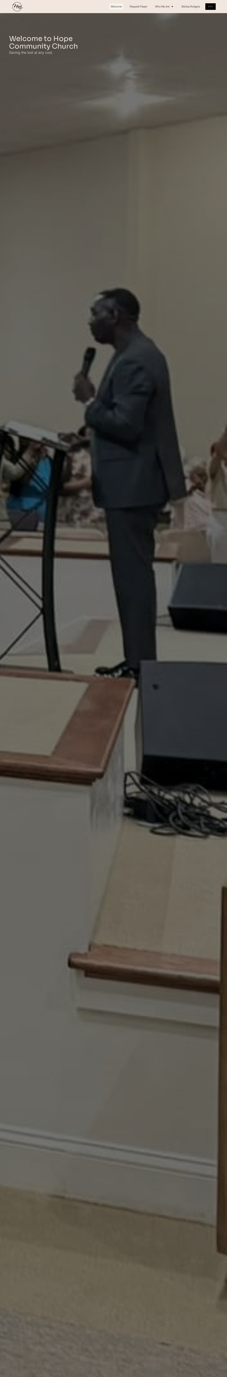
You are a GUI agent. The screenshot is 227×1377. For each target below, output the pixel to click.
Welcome (116, 6)
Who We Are (162, 6)
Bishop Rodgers (191, 6)
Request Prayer (138, 6)
